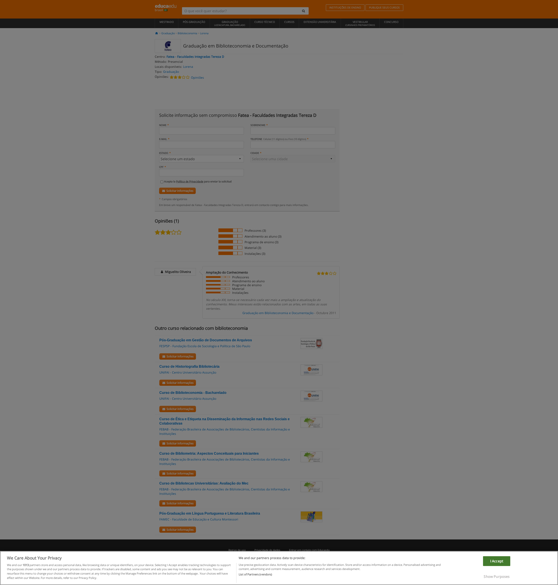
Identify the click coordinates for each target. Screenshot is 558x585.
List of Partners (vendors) (255, 574)
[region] (279, 568)
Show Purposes (497, 576)
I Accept (496, 561)
